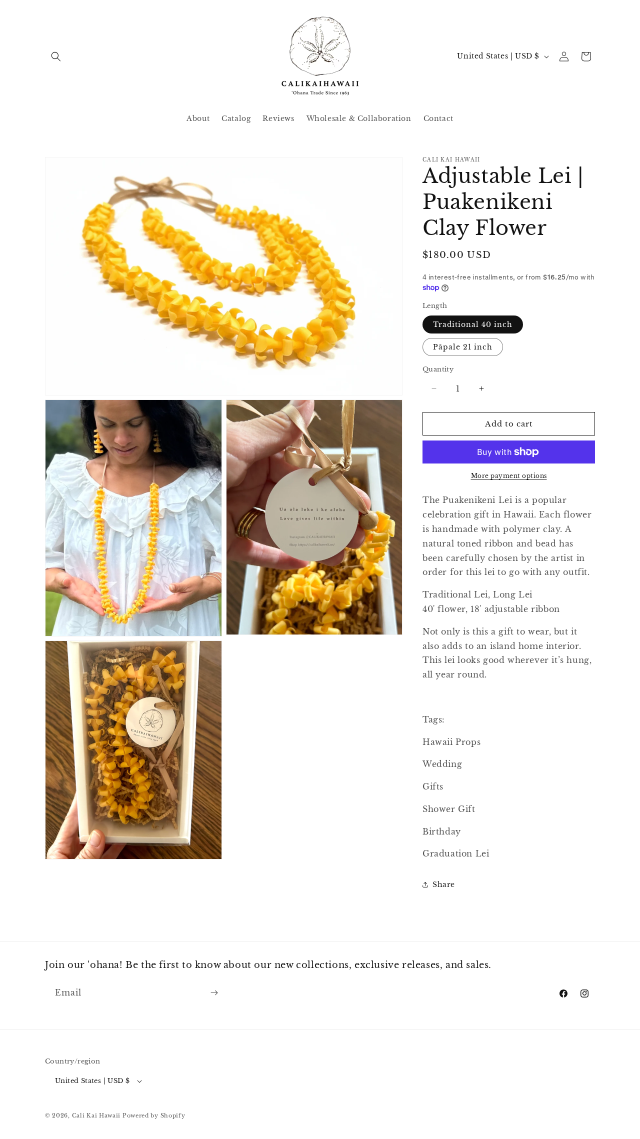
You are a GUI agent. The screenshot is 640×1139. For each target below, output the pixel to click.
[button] (56, 57)
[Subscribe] (214, 993)
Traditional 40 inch (472, 324)
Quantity (438, 369)
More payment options (509, 476)
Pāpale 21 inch (462, 347)
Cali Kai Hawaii (96, 1115)
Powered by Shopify (154, 1115)
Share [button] (443, 884)
